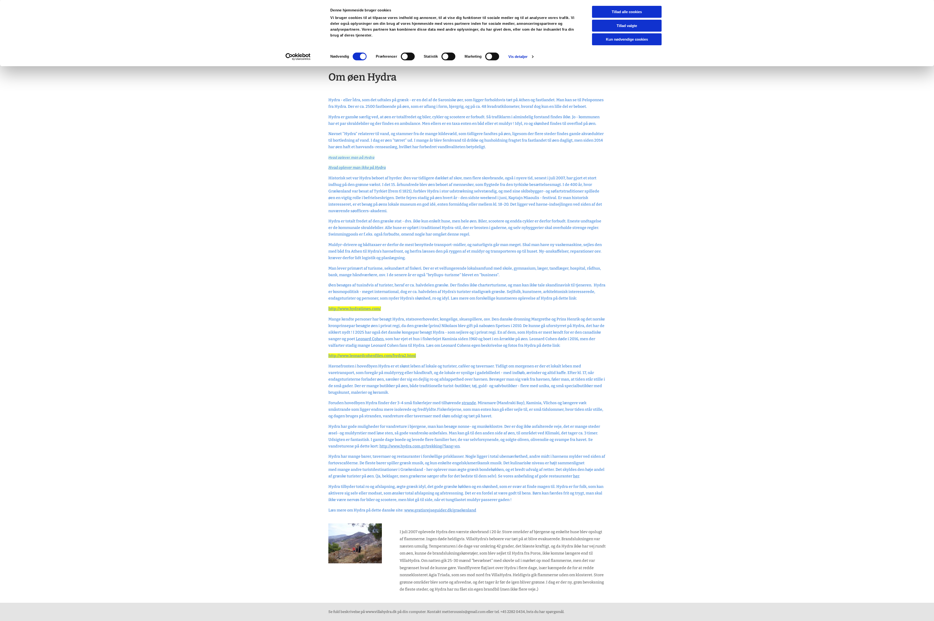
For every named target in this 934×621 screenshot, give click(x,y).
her (576, 476)
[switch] (408, 56)
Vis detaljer (518, 57)
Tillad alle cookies (627, 12)
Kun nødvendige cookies (627, 39)
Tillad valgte (627, 26)
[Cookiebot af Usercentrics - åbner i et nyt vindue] (298, 56)
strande (469, 403)
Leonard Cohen (370, 339)
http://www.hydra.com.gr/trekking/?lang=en (419, 446)
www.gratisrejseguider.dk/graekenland (440, 510)
